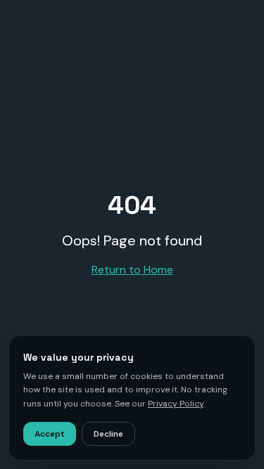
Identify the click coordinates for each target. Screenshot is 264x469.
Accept (49, 433)
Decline (108, 433)
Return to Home (132, 269)
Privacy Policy (175, 403)
